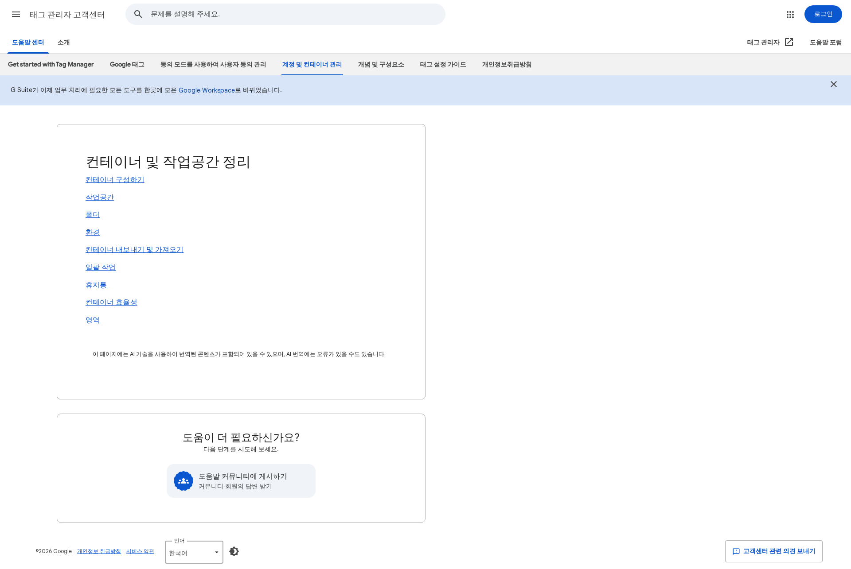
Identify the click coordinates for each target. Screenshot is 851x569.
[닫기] (833, 85)
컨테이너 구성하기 (115, 179)
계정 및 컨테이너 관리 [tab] (312, 64)
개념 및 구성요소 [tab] (381, 64)
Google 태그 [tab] (127, 64)
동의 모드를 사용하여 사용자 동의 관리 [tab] (213, 64)
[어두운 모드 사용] (234, 551)
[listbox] (194, 552)
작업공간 (100, 197)
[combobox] (298, 14)
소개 (64, 42)
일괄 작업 (101, 267)
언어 (179, 540)
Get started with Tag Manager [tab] (51, 64)
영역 (93, 320)
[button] (16, 14)
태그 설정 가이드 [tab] (443, 64)
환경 (93, 232)
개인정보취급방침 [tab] (507, 64)
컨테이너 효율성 (111, 302)
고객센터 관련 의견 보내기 (779, 551)
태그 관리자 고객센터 (67, 14)
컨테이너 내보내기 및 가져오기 (134, 249)
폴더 (93, 214)
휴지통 (96, 285)
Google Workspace (207, 90)
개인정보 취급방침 (99, 551)
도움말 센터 (28, 42)
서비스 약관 (140, 551)
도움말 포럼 (826, 42)
